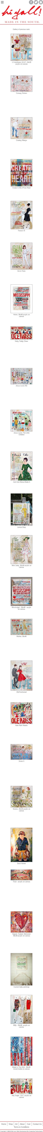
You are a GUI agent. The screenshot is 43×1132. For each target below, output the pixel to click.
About (22, 1124)
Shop (11, 1124)
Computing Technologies (36, 1131)
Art (16, 1124)
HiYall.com (13, 1131)
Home (3, 1124)
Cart (28, 1124)
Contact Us (37, 1124)
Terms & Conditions (21, 1127)
